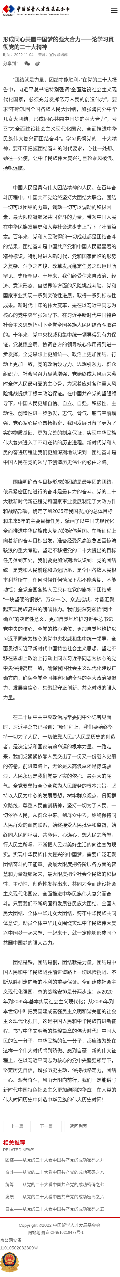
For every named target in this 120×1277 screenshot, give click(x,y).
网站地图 (36, 1232)
